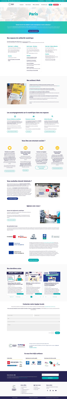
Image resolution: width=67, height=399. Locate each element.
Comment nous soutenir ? (33, 260)
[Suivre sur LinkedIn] (53, 390)
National (13, 285)
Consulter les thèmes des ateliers (50, 131)
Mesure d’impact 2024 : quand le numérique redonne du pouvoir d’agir (15, 284)
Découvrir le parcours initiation (12, 131)
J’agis (50, 4)
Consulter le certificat (33, 347)
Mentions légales (15, 397)
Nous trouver (28, 4)
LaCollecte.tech (23, 390)
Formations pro (44, 4)
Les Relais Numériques (25, 389)
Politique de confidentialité (33, 397)
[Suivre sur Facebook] (47, 390)
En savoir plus (29, 131)
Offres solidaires (36, 4)
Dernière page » (55, 296)
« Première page (17, 296)
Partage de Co (23, 392)
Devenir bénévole (37, 388)
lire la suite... (20, 293)
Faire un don (36, 389)
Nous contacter (25, 170)
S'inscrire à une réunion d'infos (57, 168)
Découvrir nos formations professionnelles (41, 168)
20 (43, 296)
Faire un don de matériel (33, 31)
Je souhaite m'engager (12, 198)
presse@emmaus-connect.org (50, 306)
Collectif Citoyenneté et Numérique (26, 393)
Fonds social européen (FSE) (49, 242)
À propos (21, 4)
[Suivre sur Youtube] (56, 390)
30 (45, 296)
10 (40, 296)
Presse (22, 388)
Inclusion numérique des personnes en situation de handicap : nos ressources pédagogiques (51, 284)
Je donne (55, 4)
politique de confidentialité (23, 377)
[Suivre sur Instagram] (50, 390)
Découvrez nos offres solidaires (34, 89)
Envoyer (57, 332)
